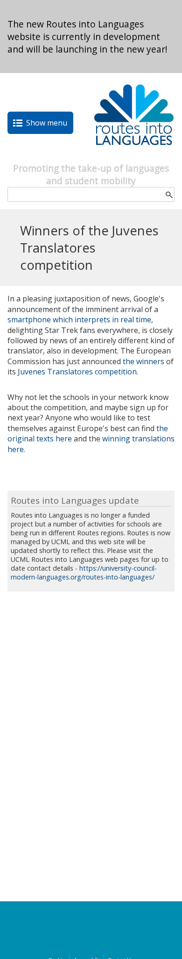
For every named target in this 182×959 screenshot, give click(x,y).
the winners (143, 361)
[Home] (134, 157)
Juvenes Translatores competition (77, 371)
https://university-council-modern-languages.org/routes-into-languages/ (84, 572)
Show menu (46, 123)
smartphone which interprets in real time (79, 319)
